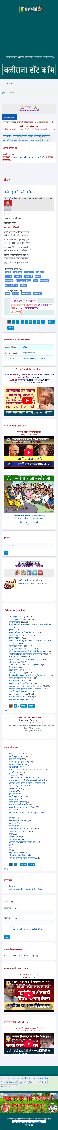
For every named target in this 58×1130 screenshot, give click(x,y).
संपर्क (15, 1086)
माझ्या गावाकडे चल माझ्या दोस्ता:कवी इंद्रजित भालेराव (26, 812)
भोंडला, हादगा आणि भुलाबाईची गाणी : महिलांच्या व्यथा (26, 651)
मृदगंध (11, 834)
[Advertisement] (29, 31)
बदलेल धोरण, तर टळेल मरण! (18, 785)
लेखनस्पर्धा (46, 135)
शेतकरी (7, 272)
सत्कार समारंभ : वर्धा (15, 670)
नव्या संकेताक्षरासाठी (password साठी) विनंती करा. (26, 929)
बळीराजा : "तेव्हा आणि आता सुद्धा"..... (21, 764)
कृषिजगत (31, 1082)
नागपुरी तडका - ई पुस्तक (17, 619)
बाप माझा (12, 817)
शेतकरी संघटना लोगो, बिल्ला (18, 680)
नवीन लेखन (7, 135)
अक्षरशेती (37, 135)
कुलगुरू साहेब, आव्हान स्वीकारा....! (20, 648)
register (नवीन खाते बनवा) (26, 307)
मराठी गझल (24, 140)
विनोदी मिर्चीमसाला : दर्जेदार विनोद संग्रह (22, 632)
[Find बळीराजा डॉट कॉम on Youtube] (40, 572)
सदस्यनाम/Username (13, 908)
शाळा (10, 847)
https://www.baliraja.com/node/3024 (28, 157)
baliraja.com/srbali (29, 522)
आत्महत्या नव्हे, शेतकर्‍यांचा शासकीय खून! (22, 842)
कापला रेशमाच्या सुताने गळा (18, 694)
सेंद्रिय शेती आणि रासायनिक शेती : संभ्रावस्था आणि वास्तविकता (30, 624)
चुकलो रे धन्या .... (15, 799)
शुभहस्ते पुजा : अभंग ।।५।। (19, 831)
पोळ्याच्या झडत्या (14, 622)
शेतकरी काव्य (28, 272)
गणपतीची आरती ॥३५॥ (17, 672)
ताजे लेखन (17, 135)
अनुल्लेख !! (12, 809)
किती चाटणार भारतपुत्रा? (17, 699)
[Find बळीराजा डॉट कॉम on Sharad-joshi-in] (17, 572)
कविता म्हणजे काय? (29, 353)
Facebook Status (28, 1078)
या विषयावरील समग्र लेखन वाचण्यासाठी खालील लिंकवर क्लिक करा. (29, 517)
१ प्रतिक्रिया (31, 300)
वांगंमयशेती (26, 580)
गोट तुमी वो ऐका (14, 825)
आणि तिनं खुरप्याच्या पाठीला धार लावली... (22, 858)
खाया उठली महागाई (15, 759)
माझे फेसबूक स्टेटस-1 (16, 616)
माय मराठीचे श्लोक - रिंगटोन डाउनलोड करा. (23, 659)
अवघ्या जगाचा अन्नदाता (17, 852)
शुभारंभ (11, 629)
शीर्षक (25, 347)
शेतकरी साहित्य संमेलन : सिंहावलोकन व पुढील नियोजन (27, 675)
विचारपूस (12, 667)
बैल (10, 850)
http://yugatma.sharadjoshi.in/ (28, 1121)
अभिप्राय (24, 285)
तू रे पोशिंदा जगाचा (15, 772)
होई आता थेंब (13, 793)
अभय (35, 281)
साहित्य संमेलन (43, 1078)
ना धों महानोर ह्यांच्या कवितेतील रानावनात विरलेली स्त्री (27, 780)
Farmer (8, 276)
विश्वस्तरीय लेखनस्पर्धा (9, 1082)
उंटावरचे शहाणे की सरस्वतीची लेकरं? (21, 804)
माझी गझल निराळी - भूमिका (19, 192)
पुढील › (51, 321)
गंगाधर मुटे (7, 198)
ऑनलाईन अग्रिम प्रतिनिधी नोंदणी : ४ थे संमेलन (25, 688)
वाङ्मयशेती (7, 140)
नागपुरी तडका (35, 140)
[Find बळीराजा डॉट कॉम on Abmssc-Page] (23, 572)
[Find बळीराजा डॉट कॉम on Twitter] (34, 572)
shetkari (39, 272)
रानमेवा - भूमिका (14, 638)
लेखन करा (12, 886)
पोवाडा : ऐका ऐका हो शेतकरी (18, 761)
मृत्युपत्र (11, 815)
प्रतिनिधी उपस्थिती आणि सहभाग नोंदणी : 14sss (25, 889)
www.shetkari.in (21, 382)
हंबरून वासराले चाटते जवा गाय (19, 678)
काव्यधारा (15, 140)
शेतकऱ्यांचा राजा (6, 1086)
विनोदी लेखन (46, 140)
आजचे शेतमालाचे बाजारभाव (18, 635)
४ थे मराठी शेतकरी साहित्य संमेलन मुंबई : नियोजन (25, 664)
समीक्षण (37, 276)
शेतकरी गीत (17, 272)
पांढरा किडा (12, 823)
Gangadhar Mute (23, 281)
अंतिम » (10, 327)
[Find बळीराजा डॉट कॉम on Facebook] (29, 572)
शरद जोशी (12, 791)
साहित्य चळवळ (27, 135)
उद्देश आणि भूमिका (15, 662)
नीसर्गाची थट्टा (14, 775)
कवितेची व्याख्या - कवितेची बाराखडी (35, 358)
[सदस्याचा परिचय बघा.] (8, 205)
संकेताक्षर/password (13, 918)
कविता (7, 293)
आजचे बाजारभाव (13, 1078)
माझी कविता (44, 281)
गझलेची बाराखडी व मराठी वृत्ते (18, 691)
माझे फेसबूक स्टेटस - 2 (17, 646)
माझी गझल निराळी (11, 285)
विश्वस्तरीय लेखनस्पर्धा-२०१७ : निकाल (22, 807)
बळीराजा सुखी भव (15, 836)
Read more (16, 300)
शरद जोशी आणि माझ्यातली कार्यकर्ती (21, 696)
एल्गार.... (11, 844)
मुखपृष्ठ (4, 92)
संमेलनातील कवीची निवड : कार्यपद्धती (21, 855)
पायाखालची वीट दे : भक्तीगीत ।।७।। (22, 683)
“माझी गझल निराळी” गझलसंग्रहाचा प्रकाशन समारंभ (26, 654)
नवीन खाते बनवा (14, 926)
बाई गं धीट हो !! (14, 767)
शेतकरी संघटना (41, 1082)
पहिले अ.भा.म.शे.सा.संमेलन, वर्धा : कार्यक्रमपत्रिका (25, 686)
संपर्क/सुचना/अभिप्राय (16, 656)
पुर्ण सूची (6, 710)
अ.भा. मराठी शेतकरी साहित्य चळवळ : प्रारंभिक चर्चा (26, 769)
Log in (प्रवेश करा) (44, 304)
